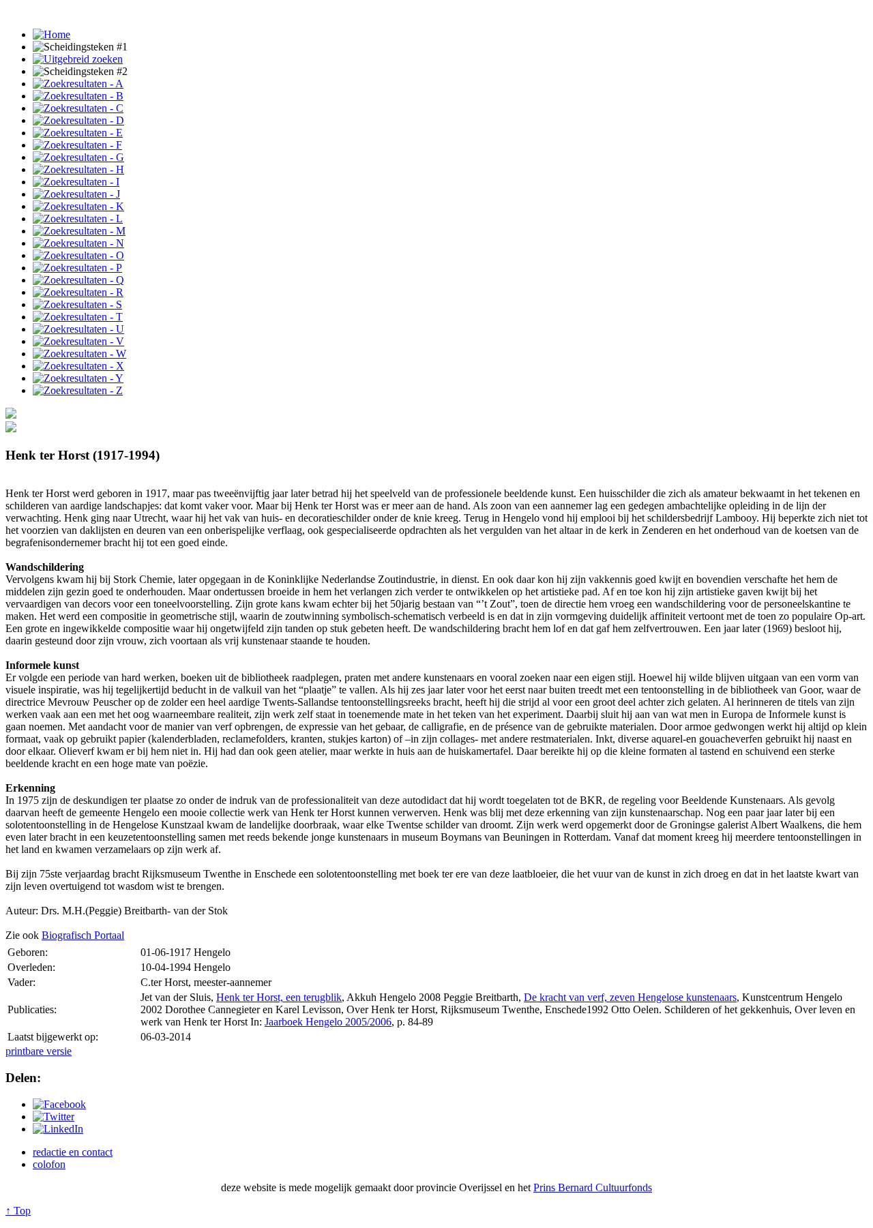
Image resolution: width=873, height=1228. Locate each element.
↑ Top (18, 1210)
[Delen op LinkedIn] (58, 1129)
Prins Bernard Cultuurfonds (592, 1187)
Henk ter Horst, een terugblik (279, 997)
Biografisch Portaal (83, 935)
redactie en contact (73, 1152)
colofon (49, 1164)
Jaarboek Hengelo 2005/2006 (328, 1022)
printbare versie (38, 1051)
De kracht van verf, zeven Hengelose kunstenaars (630, 997)
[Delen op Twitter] (53, 1116)
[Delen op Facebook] (59, 1104)
